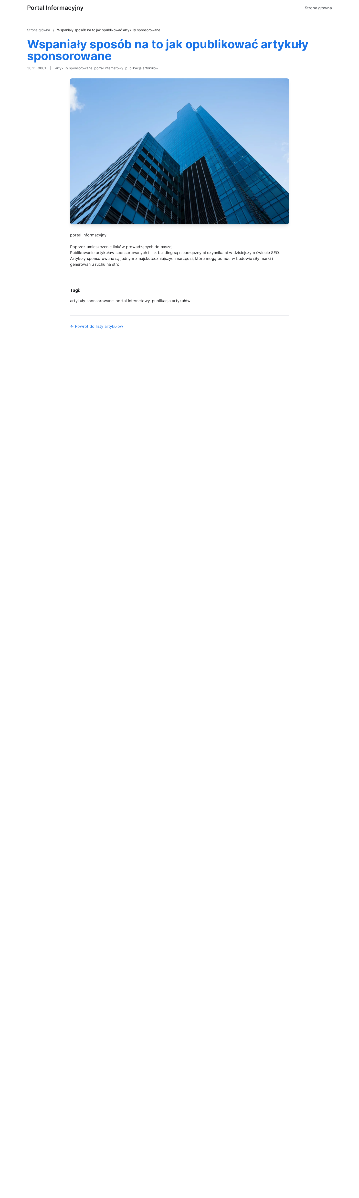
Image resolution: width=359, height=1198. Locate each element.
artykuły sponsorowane (73, 68)
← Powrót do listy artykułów (96, 326)
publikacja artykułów (141, 68)
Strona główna (318, 7)
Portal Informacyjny (55, 7)
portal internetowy (108, 68)
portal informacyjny (88, 235)
